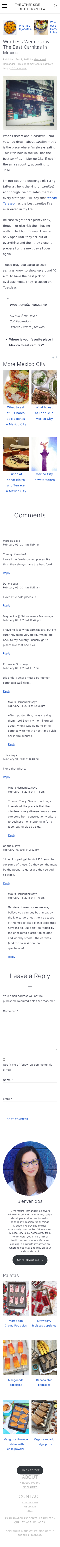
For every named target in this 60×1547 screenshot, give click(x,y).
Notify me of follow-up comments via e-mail (27, 1067)
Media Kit (30, 1507)
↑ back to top (30, 1470)
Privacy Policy (30, 1483)
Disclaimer (30, 1487)
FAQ (30, 1510)
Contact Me (30, 1503)
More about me (28, 1260)
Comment (10, 1011)
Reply (6, 573)
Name (8, 1080)
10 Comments (18, 68)
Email (7, 1098)
